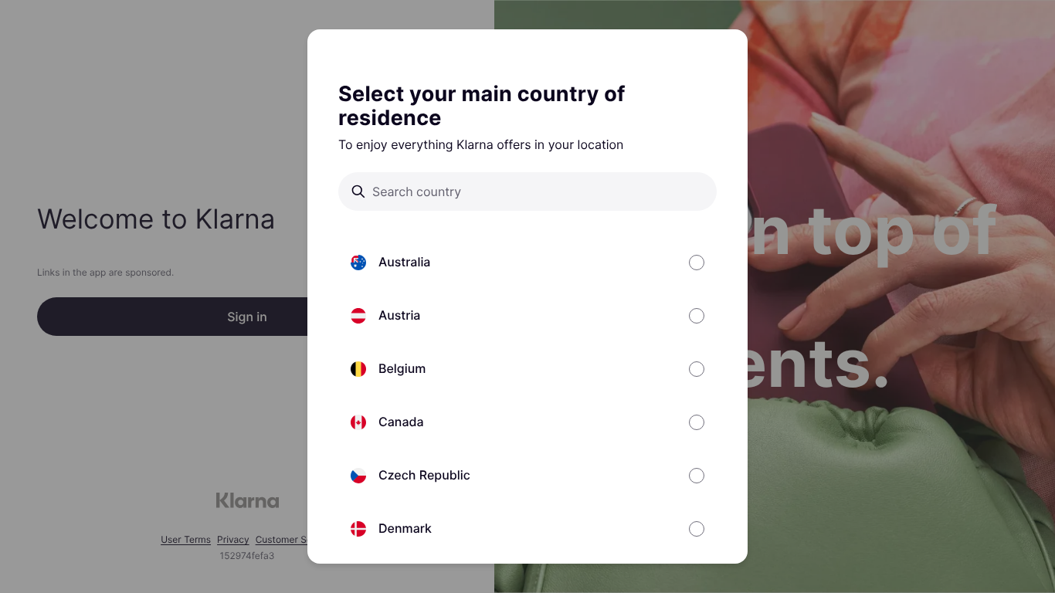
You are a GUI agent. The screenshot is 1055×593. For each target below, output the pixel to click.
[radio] (527, 262)
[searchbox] (538, 191)
